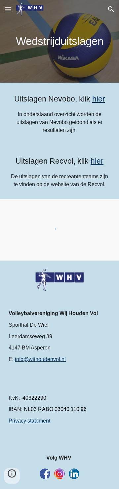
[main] (59, 41)
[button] (8, 9)
